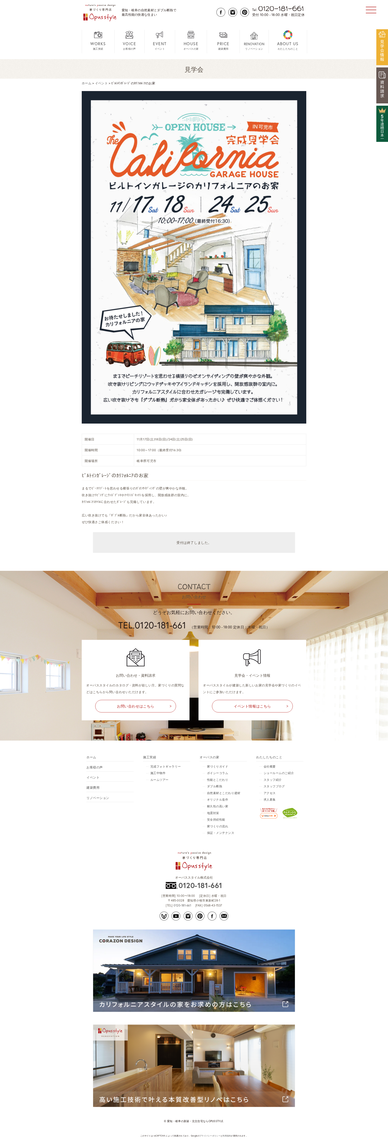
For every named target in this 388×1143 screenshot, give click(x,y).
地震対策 (213, 813)
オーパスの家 (191, 45)
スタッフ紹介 (273, 780)
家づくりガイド (217, 766)
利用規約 (227, 1135)
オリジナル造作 (217, 799)
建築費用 (223, 45)
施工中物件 (158, 773)
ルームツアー (159, 780)
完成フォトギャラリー (165, 766)
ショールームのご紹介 (279, 773)
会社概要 (270, 766)
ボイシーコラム (217, 773)
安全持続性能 (216, 820)
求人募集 (270, 799)
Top (377, 1132)
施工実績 (98, 45)
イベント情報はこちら (252, 706)
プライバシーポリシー (210, 1135)
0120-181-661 (200, 885)
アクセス (270, 793)
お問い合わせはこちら (135, 706)
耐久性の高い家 (217, 806)
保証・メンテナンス (220, 833)
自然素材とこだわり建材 (223, 793)
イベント (160, 45)
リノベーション (254, 46)
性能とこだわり (217, 780)
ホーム (91, 757)
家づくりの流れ (217, 826)
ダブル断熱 (214, 786)
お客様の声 (129, 45)
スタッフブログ (274, 786)
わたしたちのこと (288, 45)
